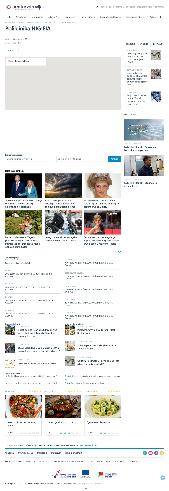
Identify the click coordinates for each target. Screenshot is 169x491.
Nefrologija (70, 260)
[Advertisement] (63, 135)
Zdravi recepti (133, 461)
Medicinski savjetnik (132, 143)
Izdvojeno (130, 44)
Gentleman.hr (44, 461)
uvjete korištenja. (90, 445)
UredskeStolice (77, 461)
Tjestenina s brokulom (98, 422)
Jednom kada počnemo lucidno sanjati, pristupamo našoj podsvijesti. (132, 6)
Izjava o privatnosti (74, 453)
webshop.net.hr (103, 461)
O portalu (9, 453)
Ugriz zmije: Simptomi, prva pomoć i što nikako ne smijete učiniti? (98, 362)
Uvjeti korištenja (25, 453)
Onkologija (70, 299)
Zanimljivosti (21, 17)
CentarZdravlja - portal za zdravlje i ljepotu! (23, 22)
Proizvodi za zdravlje (135, 17)
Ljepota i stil (70, 17)
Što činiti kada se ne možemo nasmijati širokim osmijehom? (32, 376)
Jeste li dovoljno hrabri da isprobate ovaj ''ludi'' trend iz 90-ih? (33, 383)
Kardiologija (70, 286)
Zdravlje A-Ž (53, 17)
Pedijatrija (9, 284)
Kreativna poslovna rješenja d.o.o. (90, 484)
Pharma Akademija (60, 461)
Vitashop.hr (30, 461)
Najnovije (144, 44)
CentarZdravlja (25, 7)
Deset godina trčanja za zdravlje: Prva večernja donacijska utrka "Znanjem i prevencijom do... (37, 333)
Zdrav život (37, 17)
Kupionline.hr (119, 461)
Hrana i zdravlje (88, 17)
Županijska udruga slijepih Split (18, 263)
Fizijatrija (9, 297)
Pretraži (114, 159)
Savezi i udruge (11, 260)
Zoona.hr (90, 461)
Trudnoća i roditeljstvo (110, 17)
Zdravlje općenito (85, 357)
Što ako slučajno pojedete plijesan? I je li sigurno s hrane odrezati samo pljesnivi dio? (137, 79)
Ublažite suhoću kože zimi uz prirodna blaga (85, 383)
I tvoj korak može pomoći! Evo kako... (38, 363)
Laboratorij (59, 22)
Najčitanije (157, 44)
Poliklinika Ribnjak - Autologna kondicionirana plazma (140, 149)
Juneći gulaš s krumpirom (61, 422)
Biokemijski (71, 22)
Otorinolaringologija (74, 273)
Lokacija (12, 51)
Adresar (153, 17)
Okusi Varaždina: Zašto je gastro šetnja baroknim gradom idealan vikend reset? (39, 349)
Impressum (56, 453)
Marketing (42, 453)
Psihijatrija (9, 270)
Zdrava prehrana (84, 326)
